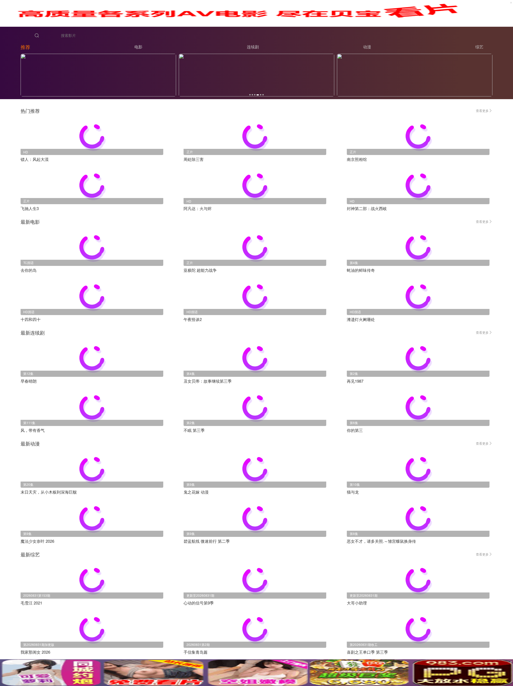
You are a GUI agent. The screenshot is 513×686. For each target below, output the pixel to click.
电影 (138, 46)
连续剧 (253, 46)
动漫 (367, 46)
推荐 (25, 46)
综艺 (479, 46)
